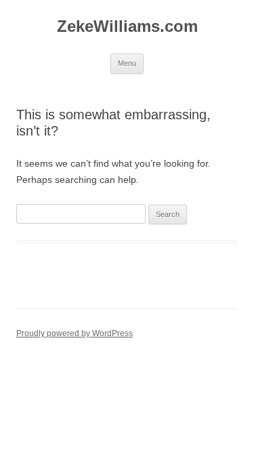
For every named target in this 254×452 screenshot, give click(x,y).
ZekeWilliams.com (127, 26)
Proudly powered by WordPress (74, 333)
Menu (127, 63)
